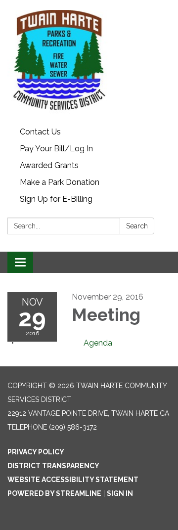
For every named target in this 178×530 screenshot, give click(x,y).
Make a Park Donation (59, 182)
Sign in (120, 493)
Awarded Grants (49, 165)
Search (137, 226)
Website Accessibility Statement (72, 480)
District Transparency (53, 466)
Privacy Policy (35, 452)
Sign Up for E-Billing (56, 199)
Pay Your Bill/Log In (56, 148)
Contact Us (40, 131)
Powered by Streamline (54, 493)
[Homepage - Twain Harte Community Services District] (89, 62)
